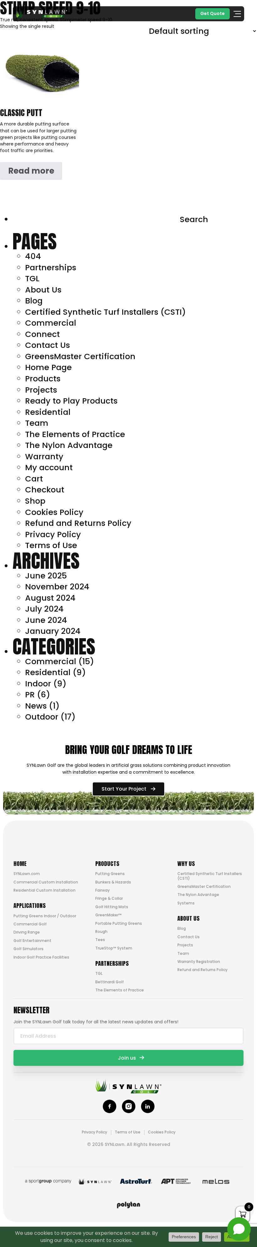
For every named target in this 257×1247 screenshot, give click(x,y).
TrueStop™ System (113, 948)
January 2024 (53, 631)
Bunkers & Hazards (113, 882)
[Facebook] (109, 1106)
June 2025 (46, 575)
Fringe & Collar (109, 898)
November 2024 (57, 586)
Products (42, 378)
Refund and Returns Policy (78, 523)
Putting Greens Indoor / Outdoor (44, 916)
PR (30, 694)
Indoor (38, 683)
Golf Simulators (28, 948)
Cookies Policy (54, 512)
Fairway (102, 890)
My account (49, 467)
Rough (101, 931)
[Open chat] (239, 1229)
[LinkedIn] (148, 1106)
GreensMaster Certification (80, 356)
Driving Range (26, 932)
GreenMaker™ (108, 915)
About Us (43, 289)
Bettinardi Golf (109, 982)
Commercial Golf (30, 924)
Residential (48, 412)
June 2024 (46, 620)
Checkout (44, 489)
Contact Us (47, 345)
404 (33, 256)
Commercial (50, 322)
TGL (32, 278)
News (36, 705)
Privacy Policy (53, 534)
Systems (186, 903)
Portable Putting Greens (118, 923)
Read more (31, 170)
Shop (35, 500)
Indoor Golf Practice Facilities (41, 957)
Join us (127, 1057)
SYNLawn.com (26, 873)
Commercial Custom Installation (45, 882)
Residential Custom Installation (44, 890)
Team (36, 423)
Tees (100, 939)
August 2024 (50, 597)
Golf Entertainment (32, 940)
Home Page (48, 367)
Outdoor (41, 716)
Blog (34, 300)
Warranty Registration (198, 961)
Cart (34, 478)
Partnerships (50, 267)
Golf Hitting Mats (111, 906)
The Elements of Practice (75, 434)
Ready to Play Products (71, 400)
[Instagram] (128, 1106)
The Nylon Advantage (69, 445)
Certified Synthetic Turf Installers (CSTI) (105, 312)
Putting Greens (110, 873)
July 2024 (44, 608)
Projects (41, 389)
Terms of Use (51, 545)
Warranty (44, 456)
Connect (42, 334)
